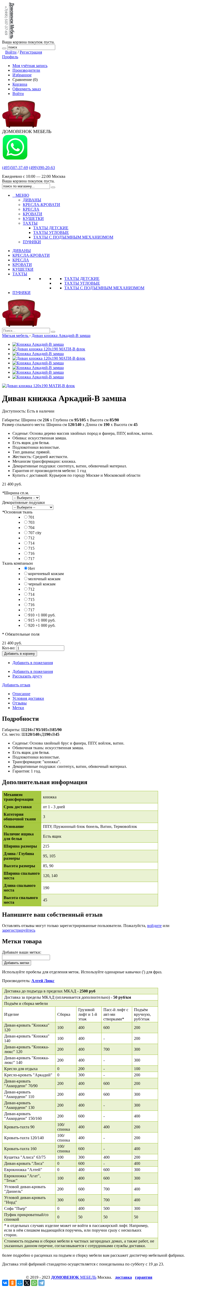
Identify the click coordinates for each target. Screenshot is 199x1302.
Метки (18, 707)
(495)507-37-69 (15, 167)
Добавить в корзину (19, 654)
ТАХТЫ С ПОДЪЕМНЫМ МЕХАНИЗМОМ (104, 288)
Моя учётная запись (29, 65)
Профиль (10, 57)
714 (31, 543)
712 (31, 538)
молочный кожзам (44, 579)
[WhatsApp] (34, 1283)
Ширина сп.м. (15, 493)
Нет (31, 568)
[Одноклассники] (12, 1283)
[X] (27, 1283)
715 (31, 548)
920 (41, 625)
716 (31, 553)
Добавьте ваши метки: (21, 952)
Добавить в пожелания (32, 662)
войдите (154, 925)
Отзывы (19, 703)
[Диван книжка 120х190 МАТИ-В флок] (48, 349)
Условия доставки (28, 698)
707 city (34, 533)
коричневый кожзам (46, 573)
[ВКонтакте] (5, 1283)
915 (41, 620)
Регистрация (31, 52)
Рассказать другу (27, 676)
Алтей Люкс (42, 981)
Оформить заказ (26, 89)
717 (31, 558)
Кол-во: (8, 648)
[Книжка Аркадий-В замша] (38, 344)
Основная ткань (17, 512)
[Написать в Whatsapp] (15, 159)
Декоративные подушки (23, 502)
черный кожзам (41, 584)
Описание (21, 694)
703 (31, 522)
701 (31, 517)
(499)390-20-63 (42, 167)
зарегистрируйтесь (18, 930)
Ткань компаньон (17, 563)
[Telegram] (41, 1283)
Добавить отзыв (16, 685)
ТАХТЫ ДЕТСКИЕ (82, 278)
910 (41, 615)
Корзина (19, 84)
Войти (11, 52)
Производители (26, 70)
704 (31, 527)
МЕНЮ (20, 195)
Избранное (22, 75)
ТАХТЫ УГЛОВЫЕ (82, 283)
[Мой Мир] (20, 1283)
